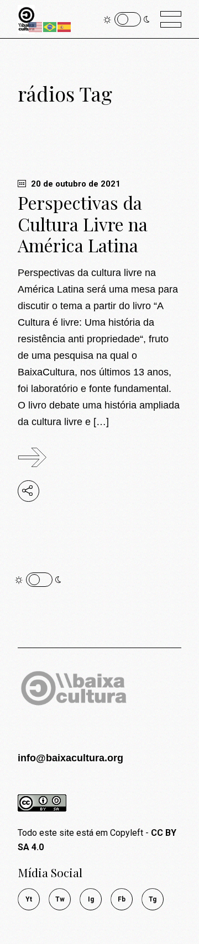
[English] (36, 26)
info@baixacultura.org (70, 757)
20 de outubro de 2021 (75, 184)
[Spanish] (64, 26)
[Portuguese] (50, 26)
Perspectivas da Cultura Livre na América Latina (83, 223)
